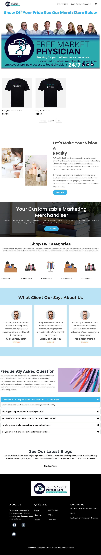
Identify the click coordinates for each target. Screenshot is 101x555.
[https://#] (50, 488)
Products (52, 520)
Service (37, 520)
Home (36, 510)
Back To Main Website (81, 4)
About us (37, 515)
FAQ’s (50, 515)
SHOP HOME (62, 4)
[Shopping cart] (96, 4)
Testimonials (53, 510)
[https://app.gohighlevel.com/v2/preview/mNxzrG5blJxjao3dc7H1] (12, 4)
